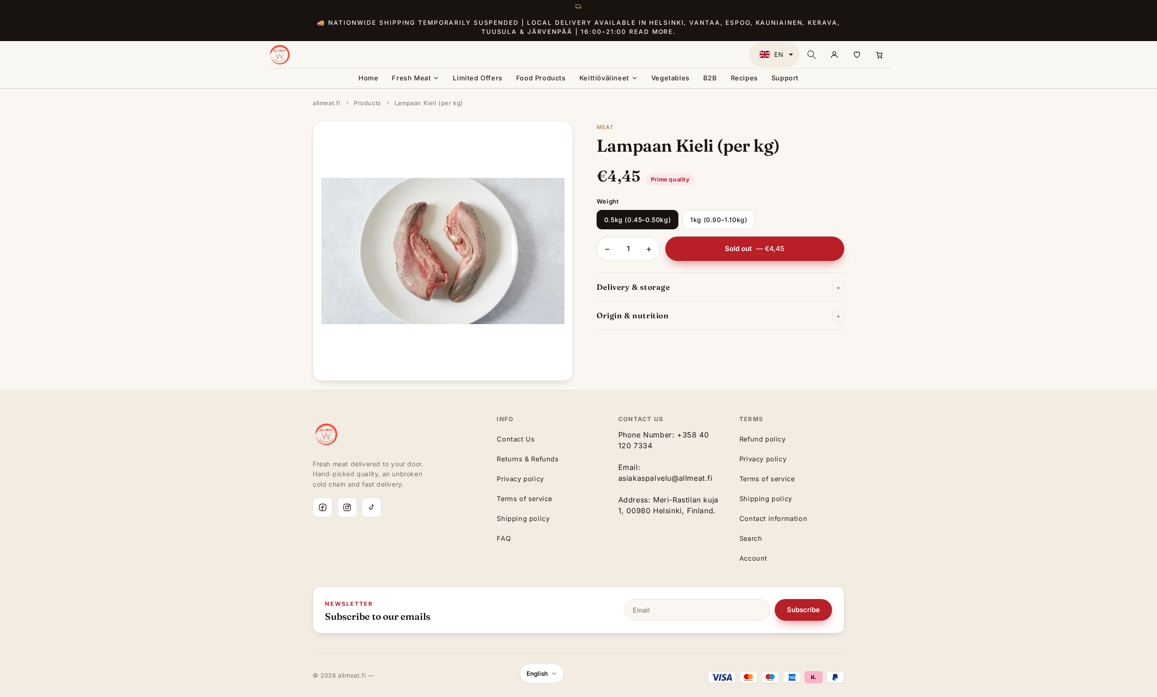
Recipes (744, 78)
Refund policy (762, 439)
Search (750, 538)
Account (753, 558)
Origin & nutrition (633, 315)
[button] (774, 54)
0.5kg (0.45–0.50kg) (637, 219)
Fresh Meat (411, 78)
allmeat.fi (326, 103)
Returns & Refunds (528, 459)
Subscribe (803, 609)
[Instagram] (347, 507)
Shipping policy (523, 518)
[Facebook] (323, 507)
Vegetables (670, 78)
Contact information (773, 518)
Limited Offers (477, 78)
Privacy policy (520, 479)
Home (368, 78)
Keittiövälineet (604, 78)
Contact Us (516, 439)
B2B (710, 78)
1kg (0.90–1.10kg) (718, 219)
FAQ (504, 538)
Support (785, 78)
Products (367, 103)
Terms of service (524, 498)
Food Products (541, 78)
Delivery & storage (633, 287)
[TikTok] (371, 507)
